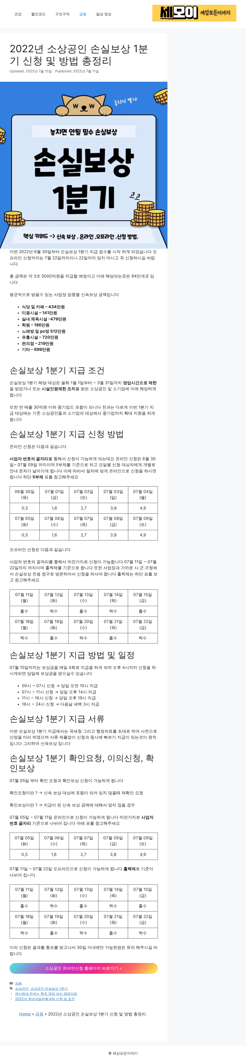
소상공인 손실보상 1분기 (49, 988)
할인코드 (38, 14)
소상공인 (22, 988)
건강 (18, 14)
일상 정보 (103, 14)
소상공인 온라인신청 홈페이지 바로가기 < (83, 968)
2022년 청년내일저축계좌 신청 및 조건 (45, 999)
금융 (82, 14)
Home (25, 1014)
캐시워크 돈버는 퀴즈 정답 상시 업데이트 (46, 993)
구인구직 (62, 14)
